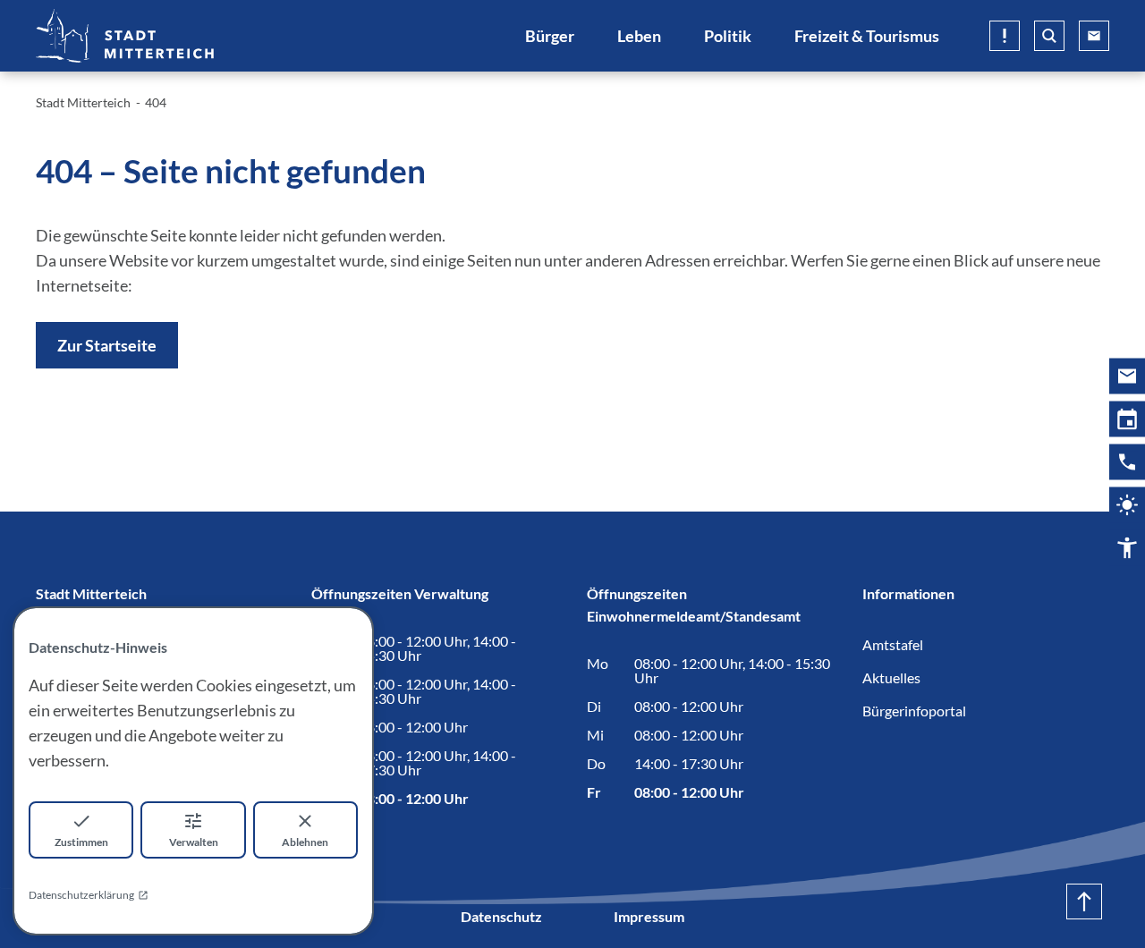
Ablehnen (305, 842)
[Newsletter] (1127, 376)
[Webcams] (1127, 505)
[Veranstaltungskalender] (1127, 419)
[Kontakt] (1127, 462)
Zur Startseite (107, 345)
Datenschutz (501, 916)
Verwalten (193, 842)
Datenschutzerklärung (81, 894)
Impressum (649, 916)
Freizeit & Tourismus (866, 36)
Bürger (549, 36)
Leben (639, 36)
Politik (727, 36)
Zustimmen (81, 842)
